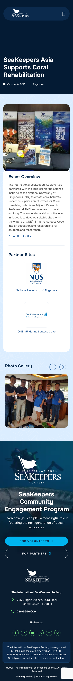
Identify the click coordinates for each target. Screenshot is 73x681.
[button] (52, 367)
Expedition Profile (19, 236)
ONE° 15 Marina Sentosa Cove (37, 331)
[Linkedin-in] (24, 633)
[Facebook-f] (16, 633)
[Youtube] (32, 633)
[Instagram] (49, 633)
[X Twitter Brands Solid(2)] (41, 633)
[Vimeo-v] (57, 633)
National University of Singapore (36, 290)
